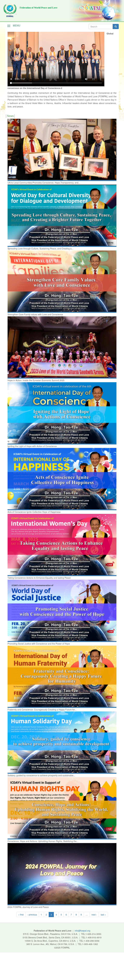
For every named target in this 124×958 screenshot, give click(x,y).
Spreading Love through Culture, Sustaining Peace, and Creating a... (40, 248)
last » (103, 914)
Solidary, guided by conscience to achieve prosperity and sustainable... (41, 775)
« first (21, 914)
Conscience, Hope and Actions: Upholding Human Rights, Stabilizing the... (43, 841)
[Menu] (8, 26)
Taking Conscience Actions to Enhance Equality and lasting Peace (39, 577)
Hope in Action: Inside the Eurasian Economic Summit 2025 (36, 380)
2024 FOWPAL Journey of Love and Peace (28, 906)
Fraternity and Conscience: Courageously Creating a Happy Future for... (42, 709)
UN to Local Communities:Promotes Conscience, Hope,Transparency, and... (44, 182)
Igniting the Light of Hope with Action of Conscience (32, 446)
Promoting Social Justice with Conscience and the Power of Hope (39, 643)
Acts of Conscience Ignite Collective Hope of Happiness (34, 511)
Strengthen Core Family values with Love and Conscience (35, 314)
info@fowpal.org (82, 930)
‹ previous (32, 914)
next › (94, 914)
